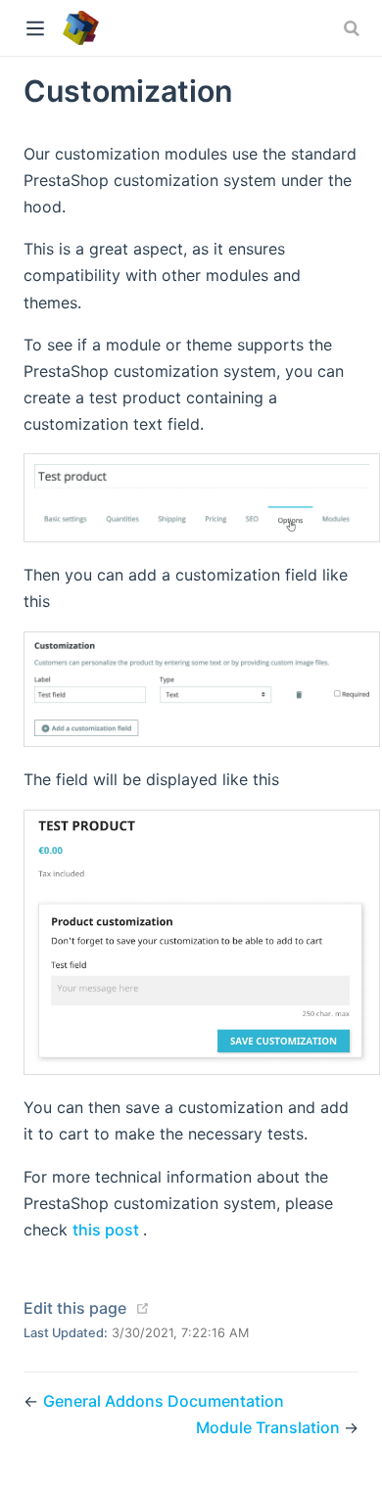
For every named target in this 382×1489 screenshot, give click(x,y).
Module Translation (270, 1427)
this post (107, 1229)
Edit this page (75, 1308)
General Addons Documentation (163, 1401)
